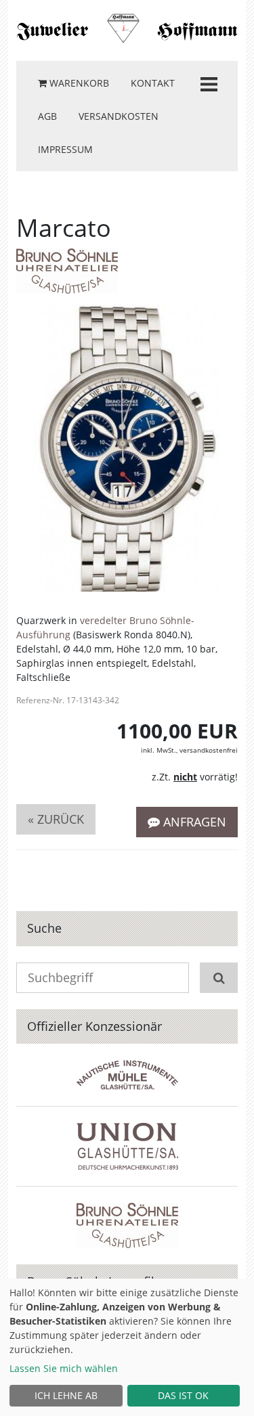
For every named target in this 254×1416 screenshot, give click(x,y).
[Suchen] (219, 978)
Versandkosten (118, 116)
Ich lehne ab (66, 1395)
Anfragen (193, 822)
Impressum (65, 149)
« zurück (56, 819)
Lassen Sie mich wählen (63, 1368)
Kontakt (153, 82)
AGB (47, 116)
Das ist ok (183, 1395)
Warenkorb (78, 82)
